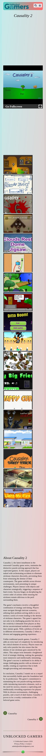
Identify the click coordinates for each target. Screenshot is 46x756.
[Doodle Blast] (18, 184)
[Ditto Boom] (18, 321)
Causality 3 (34, 719)
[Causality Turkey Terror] (18, 458)
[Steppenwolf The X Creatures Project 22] (18, 478)
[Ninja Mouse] (18, 164)
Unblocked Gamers (22, 741)
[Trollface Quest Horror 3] (18, 419)
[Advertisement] (23, 42)
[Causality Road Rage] (18, 438)
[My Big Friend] (18, 380)
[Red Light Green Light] (18, 340)
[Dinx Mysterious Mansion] (18, 301)
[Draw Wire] (18, 262)
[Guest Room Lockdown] (18, 223)
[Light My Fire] (18, 497)
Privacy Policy (19, 744)
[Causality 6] (18, 203)
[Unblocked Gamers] (16, 7)
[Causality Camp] (18, 282)
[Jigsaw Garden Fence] (18, 360)
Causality (10, 713)
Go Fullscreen (13, 106)
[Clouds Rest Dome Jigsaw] (18, 242)
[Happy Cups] (18, 399)
